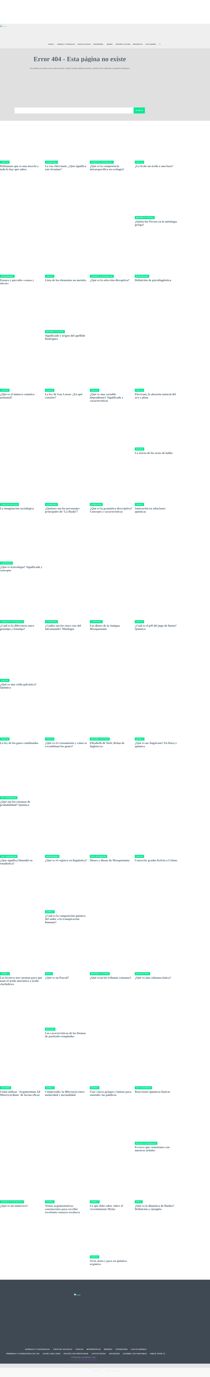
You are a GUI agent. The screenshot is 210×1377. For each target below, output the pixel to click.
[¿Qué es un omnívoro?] (21, 1177)
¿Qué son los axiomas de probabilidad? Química (15, 803)
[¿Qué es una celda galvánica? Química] (21, 655)
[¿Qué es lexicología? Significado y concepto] (21, 538)
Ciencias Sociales (9, 504)
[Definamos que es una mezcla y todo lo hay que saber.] (21, 137)
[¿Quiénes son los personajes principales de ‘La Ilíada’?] (66, 479)
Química (139, 739)
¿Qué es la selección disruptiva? (110, 280)
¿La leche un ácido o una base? (154, 166)
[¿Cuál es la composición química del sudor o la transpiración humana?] (66, 887)
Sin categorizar (8, 798)
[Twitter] (89, 1291)
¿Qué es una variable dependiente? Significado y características (106, 397)
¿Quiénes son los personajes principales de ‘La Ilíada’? (62, 510)
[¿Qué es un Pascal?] (66, 948)
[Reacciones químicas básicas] (156, 1063)
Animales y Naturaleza (102, 162)
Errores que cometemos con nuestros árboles (152, 1149)
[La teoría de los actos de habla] (156, 424)
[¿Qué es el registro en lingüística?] (66, 831)
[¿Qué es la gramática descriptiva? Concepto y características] (111, 479)
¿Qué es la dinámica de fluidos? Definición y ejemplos (154, 1207)
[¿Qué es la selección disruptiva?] (111, 251)
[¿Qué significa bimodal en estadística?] (21, 831)
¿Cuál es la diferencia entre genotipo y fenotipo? (17, 627)
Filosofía (5, 1088)
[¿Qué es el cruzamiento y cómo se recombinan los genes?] (66, 714)
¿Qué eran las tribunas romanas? (110, 977)
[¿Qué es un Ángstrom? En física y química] (156, 714)
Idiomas (139, 449)
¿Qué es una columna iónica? (153, 977)
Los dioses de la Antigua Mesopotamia (105, 627)
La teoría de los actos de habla (153, 453)
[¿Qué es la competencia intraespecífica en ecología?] (111, 137)
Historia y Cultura (144, 218)
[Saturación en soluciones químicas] (156, 479)
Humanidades (7, 276)
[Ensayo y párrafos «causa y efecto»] (21, 251)
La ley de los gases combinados (19, 743)
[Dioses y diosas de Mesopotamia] (111, 831)
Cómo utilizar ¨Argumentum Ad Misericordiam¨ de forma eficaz (20, 1093)
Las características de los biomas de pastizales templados (65, 1035)
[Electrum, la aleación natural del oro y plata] (156, 365)
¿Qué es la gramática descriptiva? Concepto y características (111, 510)
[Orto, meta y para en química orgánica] (111, 1232)
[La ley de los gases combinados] (21, 714)
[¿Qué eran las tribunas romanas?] (111, 948)
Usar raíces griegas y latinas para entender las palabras (110, 1093)
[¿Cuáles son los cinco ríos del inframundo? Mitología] (66, 597)
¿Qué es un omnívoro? (14, 1205)
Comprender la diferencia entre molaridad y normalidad (65, 1093)
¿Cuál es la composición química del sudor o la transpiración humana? (65, 919)
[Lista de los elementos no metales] (66, 251)
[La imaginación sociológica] (21, 479)
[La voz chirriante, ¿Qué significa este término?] (66, 137)
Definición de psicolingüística (153, 280)
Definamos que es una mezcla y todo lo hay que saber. (19, 168)
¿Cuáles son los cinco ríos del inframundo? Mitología (63, 627)
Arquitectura (142, 974)
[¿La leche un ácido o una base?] (156, 137)
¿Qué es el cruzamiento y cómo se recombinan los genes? (66, 744)
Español (49, 1202)
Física (49, 974)
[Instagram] (83, 1291)
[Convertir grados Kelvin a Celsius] (156, 831)
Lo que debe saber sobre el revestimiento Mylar (106, 1207)
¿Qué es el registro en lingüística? (66, 860)
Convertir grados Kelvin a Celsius (156, 860)
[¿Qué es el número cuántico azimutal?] (21, 365)
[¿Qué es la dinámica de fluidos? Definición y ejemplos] (156, 1177)
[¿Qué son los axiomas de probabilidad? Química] (21, 772)
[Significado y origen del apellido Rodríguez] (66, 306)
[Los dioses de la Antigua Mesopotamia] (111, 597)
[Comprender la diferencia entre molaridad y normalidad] (66, 1063)
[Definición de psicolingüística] (156, 251)
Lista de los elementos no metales (65, 280)
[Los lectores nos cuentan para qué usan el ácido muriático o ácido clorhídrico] (21, 948)
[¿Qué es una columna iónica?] (156, 948)
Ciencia (4, 162)
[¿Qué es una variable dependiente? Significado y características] (111, 365)
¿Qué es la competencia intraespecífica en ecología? (107, 168)
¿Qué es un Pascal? (57, 977)
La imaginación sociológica (17, 508)
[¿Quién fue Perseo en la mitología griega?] (156, 192)
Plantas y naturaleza (146, 1143)
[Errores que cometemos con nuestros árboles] (156, 1118)
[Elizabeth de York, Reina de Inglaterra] (111, 714)
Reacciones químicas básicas (152, 1091)
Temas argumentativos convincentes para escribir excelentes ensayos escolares (62, 1209)
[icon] (165, 44)
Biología (50, 1029)
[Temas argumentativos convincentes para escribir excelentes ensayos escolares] (66, 1177)
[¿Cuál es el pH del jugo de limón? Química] (156, 597)
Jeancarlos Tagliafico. (87, 1360)
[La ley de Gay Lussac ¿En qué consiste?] (66, 365)
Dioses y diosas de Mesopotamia (109, 860)
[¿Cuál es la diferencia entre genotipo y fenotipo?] (21, 597)
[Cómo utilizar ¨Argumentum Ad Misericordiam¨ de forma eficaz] (21, 1063)
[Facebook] (78, 1291)
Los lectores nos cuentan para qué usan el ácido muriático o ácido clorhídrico (21, 981)
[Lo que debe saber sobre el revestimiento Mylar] (111, 1177)
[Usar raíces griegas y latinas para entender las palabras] (111, 1063)
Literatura (51, 162)
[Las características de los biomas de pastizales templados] (66, 1004)
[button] (160, 44)
